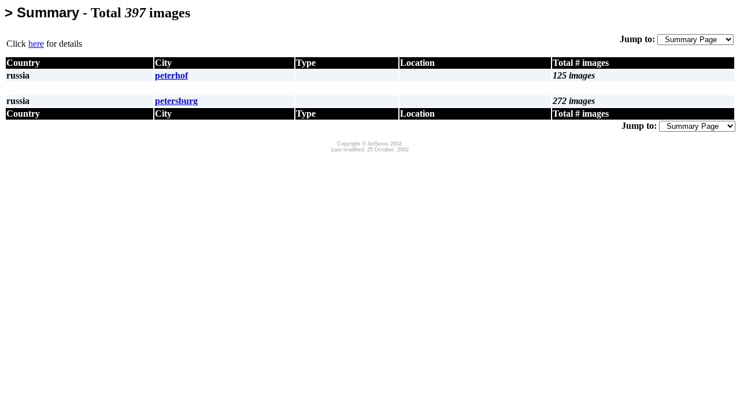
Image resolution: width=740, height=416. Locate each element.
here (36, 44)
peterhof (171, 75)
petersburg (176, 101)
